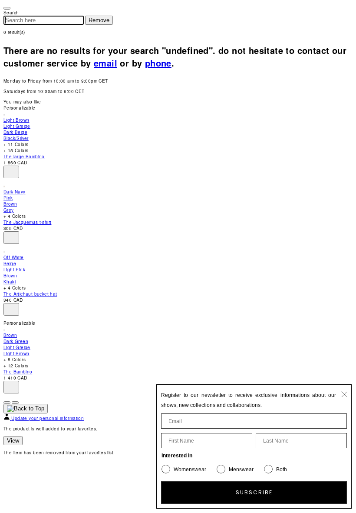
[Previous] (6, 402)
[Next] (15, 402)
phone (158, 63)
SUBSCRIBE (254, 492)
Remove (99, 20)
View (13, 440)
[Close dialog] (344, 394)
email (105, 63)
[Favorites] (11, 172)
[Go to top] (25, 408)
